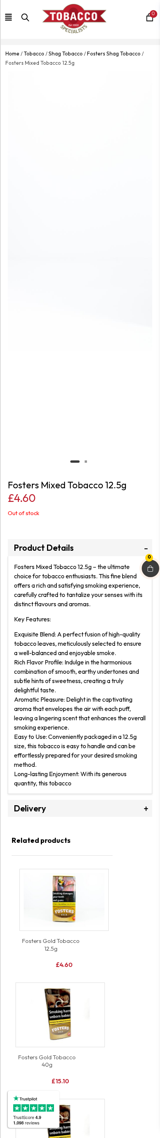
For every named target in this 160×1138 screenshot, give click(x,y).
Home (12, 53)
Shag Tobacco (66, 53)
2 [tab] (86, 461)
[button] (11, 17)
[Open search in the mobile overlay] (23, 21)
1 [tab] (75, 461)
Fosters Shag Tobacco (114, 53)
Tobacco (34, 53)
